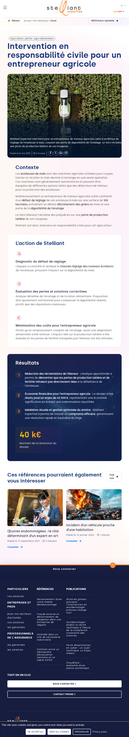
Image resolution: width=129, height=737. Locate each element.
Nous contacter (64, 569)
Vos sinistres (15, 596)
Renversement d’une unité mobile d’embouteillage (49, 602)
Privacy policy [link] (100, 731)
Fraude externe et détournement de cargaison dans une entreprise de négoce (49, 619)
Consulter (13, 547)
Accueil (27, 21)
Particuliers (17, 589)
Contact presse (63, 694)
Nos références (40, 21)
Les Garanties (16, 627)
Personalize (82, 732)
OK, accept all (36, 732)
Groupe (118, 11)
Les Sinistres (15, 649)
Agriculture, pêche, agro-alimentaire (32, 38)
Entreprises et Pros (19, 604)
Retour (16, 20)
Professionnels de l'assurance (20, 635)
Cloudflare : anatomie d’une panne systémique (78, 665)
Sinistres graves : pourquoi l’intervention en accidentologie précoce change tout (77, 606)
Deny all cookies (59, 732)
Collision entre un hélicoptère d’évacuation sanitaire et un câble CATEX (48, 654)
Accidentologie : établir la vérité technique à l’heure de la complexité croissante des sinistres (78, 629)
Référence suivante (102, 20)
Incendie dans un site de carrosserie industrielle (48, 637)
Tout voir (111, 476)
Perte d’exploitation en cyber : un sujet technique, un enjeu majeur (78, 649)
